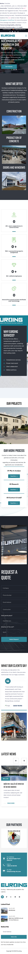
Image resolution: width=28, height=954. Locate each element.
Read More (13, 476)
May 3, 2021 (5, 779)
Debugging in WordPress (7, 20)
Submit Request (14, 639)
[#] (2, 896)
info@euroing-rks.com (14, 871)
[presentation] (16, 760)
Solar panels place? (6, 615)
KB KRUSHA (12, 910)
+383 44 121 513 (12, 866)
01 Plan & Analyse (14, 471)
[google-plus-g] (15, 31)
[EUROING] (8, 36)
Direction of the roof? (7, 627)
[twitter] (12, 31)
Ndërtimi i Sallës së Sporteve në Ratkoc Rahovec (14, 786)
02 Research (14, 484)
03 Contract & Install (14, 498)
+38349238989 (6, 29)
